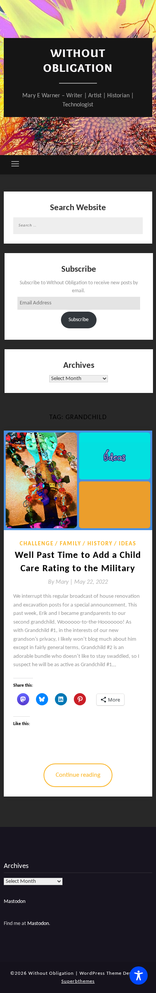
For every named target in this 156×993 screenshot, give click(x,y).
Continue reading (78, 775)
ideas (127, 544)
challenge (37, 544)
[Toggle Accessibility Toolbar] (138, 975)
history (100, 544)
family (70, 544)
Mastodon (14, 901)
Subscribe (79, 320)
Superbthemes (78, 981)
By (61, 582)
